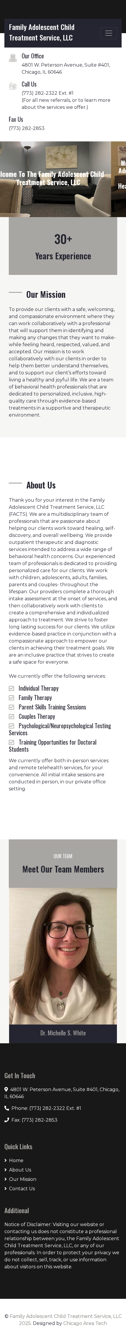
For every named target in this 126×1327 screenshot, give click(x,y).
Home (16, 1160)
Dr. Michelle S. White (63, 1032)
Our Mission (22, 1179)
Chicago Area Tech (85, 1323)
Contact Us (22, 1188)
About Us (20, 1170)
